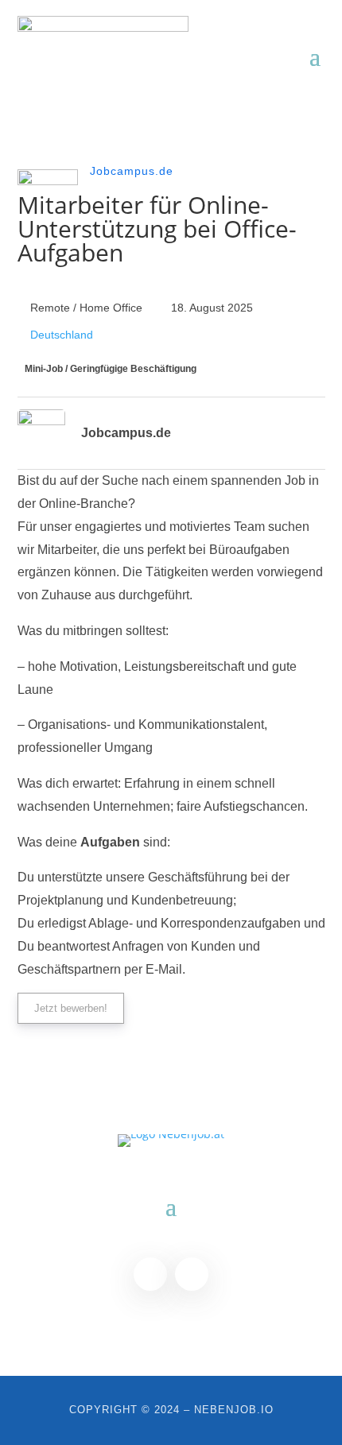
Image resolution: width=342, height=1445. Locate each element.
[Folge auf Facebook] (150, 1274)
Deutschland (61, 334)
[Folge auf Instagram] (191, 1274)
